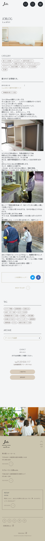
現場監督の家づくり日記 (9, 92)
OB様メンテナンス (22, 389)
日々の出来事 (32, 66)
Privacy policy (21, 533)
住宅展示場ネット (7, 525)
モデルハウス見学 (22, 384)
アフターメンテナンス (33, 63)
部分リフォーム (22, 395)
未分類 (4, 69)
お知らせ (23, 66)
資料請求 (22, 377)
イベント (5, 66)
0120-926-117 (23, 361)
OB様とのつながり (19, 63)
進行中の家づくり (27, 60)
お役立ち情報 (14, 66)
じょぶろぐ (17, 60)
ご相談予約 (22, 372)
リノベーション (7, 63)
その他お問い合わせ (22, 400)
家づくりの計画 (7, 60)
